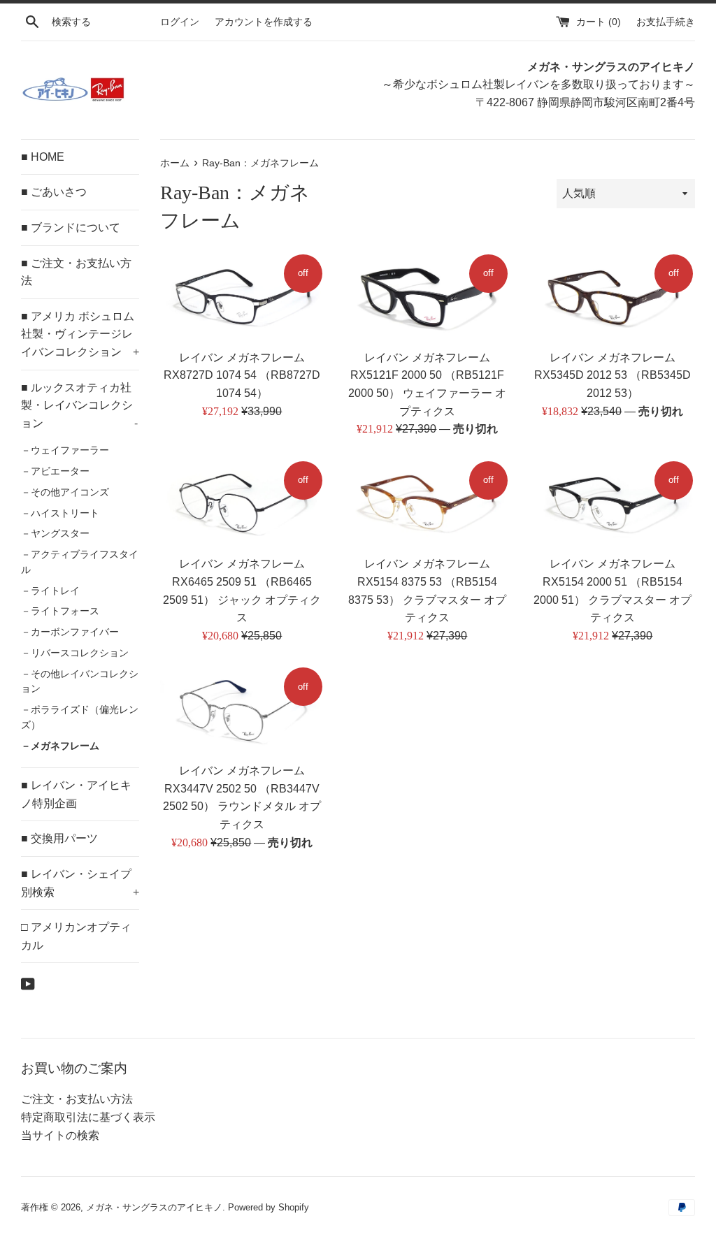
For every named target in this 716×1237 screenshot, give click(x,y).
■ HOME (42, 157)
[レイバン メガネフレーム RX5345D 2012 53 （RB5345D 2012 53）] (613, 297)
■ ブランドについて (70, 227)
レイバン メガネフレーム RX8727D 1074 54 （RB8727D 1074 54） (242, 375)
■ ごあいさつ (54, 192)
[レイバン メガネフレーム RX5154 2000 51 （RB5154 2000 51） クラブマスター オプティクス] (613, 504)
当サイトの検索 (60, 1135)
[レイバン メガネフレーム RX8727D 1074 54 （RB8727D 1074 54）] (242, 297)
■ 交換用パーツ (59, 838)
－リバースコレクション (75, 653)
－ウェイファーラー (65, 450)
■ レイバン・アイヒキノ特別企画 (76, 794)
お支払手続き (665, 21)
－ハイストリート (60, 513)
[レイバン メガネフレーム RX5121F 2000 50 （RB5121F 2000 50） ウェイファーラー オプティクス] (427, 297)
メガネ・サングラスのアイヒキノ (154, 1207)
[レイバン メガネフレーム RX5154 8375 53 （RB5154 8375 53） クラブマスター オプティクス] (427, 504)
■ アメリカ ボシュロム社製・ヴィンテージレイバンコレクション (80, 334)
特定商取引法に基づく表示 (88, 1117)
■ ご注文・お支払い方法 (76, 272)
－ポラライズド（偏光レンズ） (79, 717)
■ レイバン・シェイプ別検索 (80, 883)
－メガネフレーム (60, 746)
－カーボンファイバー (70, 632)
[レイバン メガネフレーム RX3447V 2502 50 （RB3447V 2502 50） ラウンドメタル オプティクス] (242, 710)
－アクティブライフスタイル (79, 562)
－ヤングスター (55, 533)
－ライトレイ (50, 591)
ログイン (179, 21)
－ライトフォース (60, 611)
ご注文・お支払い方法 (77, 1099)
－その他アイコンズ (65, 492)
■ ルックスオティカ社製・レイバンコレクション (79, 405)
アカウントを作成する (264, 21)
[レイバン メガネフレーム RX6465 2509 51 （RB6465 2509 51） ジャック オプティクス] (242, 504)
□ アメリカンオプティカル (76, 936)
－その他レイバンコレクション (79, 682)
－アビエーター (55, 471)
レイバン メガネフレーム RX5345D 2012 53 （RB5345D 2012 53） (612, 375)
